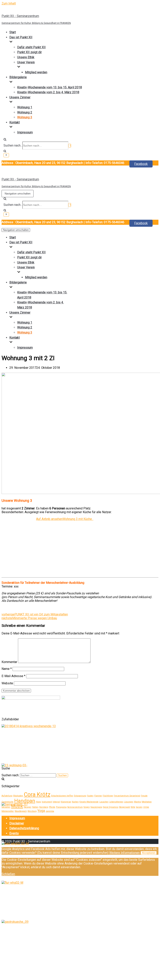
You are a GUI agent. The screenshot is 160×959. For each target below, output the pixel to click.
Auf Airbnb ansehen (49, 519)
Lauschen (103, 802)
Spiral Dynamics (110, 807)
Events (14, 833)
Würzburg (32, 811)
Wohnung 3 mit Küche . (78, 519)
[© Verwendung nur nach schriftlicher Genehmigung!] (29, 726)
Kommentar (9, 662)
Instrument (47, 802)
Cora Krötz (37, 794)
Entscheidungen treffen (62, 795)
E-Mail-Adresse (13, 676)
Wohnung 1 (24, 107)
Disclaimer (16, 823)
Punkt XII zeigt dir (29, 52)
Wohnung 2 (24, 112)
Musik (17, 806)
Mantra (137, 802)
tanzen (139, 807)
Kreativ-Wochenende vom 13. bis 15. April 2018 (49, 87)
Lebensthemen (116, 802)
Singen (87, 807)
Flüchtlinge (108, 795)
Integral (56, 802)
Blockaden (18, 795)
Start (12, 32)
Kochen (75, 802)
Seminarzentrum (75, 807)
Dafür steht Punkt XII (31, 47)
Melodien (6, 807)
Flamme (98, 795)
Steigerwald (124, 807)
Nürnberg (43, 807)
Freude (144, 795)
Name (7, 669)
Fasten (90, 795)
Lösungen (128, 802)
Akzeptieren (148, 852)
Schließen (8, 874)
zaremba (50, 811)
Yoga (41, 811)
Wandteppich (21, 811)
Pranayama (61, 807)
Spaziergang (96, 807)
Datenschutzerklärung (24, 828)
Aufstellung (7, 795)
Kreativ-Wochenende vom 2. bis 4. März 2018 (48, 92)
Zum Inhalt (9, 3)
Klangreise (66, 802)
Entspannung (80, 795)
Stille (133, 807)
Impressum (25, 132)
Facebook (141, 164)
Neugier (27, 807)
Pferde (52, 807)
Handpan (24, 801)
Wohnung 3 (24, 117)
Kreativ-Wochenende (89, 802)
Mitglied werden (36, 72)
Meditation (147, 802)
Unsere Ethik (25, 57)
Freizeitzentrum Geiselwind (127, 795)
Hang (38, 802)
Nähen (35, 807)
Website (7, 683)
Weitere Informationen (124, 853)
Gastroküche (7, 802)
